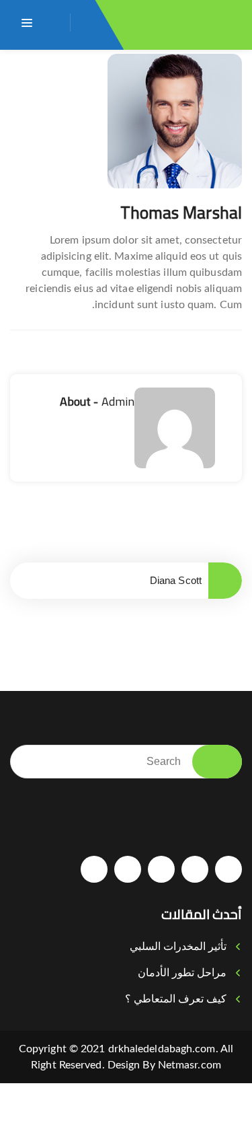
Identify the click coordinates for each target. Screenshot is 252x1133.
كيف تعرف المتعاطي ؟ (175, 998)
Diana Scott (176, 580)
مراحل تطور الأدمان (182, 972)
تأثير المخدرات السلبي (178, 946)
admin (118, 401)
